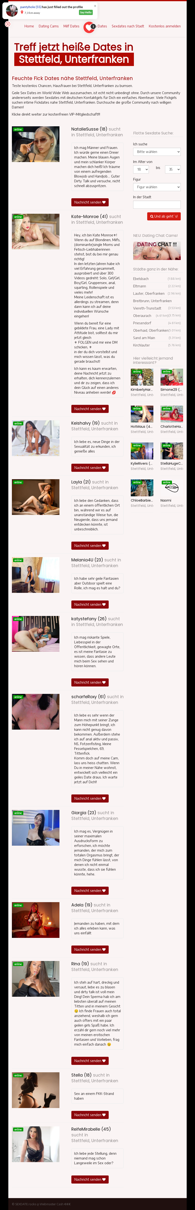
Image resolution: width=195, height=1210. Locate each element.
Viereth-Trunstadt (157, 309)
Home (29, 26)
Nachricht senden (88, 202)
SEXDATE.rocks (25, 1204)
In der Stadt (142, 197)
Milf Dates (71, 26)
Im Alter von (142, 162)
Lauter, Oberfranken (157, 293)
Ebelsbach (157, 279)
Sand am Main (157, 338)
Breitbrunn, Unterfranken (157, 302)
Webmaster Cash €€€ (55, 1204)
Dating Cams (49, 26)
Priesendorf (157, 323)
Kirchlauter (157, 345)
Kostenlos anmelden (165, 26)
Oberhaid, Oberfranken (157, 330)
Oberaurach (150, 316)
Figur (137, 179)
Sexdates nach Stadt (128, 26)
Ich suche (140, 144)
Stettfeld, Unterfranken (99, 135)
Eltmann (157, 286)
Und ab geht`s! (165, 216)
